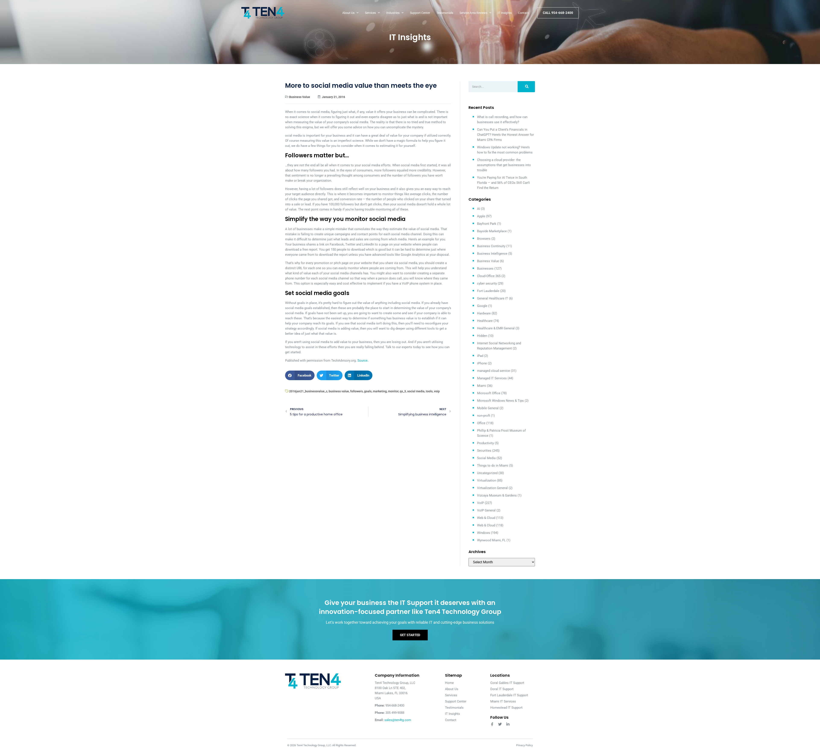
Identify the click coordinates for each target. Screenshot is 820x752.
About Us (348, 13)
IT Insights (505, 13)
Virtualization (486, 480)
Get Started (410, 635)
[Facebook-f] (492, 724)
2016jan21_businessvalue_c (308, 391)
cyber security (487, 283)
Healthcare (485, 321)
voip (437, 391)
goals (368, 391)
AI (478, 209)
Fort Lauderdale (488, 291)
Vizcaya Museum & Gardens (497, 495)
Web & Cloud (486, 518)
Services (370, 13)
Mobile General (488, 408)
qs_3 (403, 391)
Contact (523, 13)
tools (429, 391)
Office (481, 423)
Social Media (486, 458)
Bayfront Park (486, 224)
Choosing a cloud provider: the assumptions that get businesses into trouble (504, 165)
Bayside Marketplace (492, 231)
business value (339, 391)
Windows (483, 533)
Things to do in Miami (492, 465)
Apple (481, 216)
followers (356, 391)
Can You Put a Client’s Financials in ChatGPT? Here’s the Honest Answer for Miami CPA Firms (505, 135)
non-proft (483, 416)
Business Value (299, 97)
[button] (300, 375)
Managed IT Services (492, 378)
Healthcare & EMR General (496, 328)
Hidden (482, 336)
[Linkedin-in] (508, 724)
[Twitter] (500, 724)
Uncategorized (487, 473)
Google (482, 306)
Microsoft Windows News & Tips (500, 401)
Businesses (485, 268)
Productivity (485, 443)
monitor (393, 391)
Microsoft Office (488, 393)
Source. (362, 360)
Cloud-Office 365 (489, 276)
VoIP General (486, 510)
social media (416, 391)
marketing (380, 391)
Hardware (484, 313)
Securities (484, 451)
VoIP (480, 503)
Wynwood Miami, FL (491, 540)
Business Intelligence (492, 254)
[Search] (526, 86)
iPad (480, 356)
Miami (481, 386)
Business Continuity (491, 246)
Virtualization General (492, 488)
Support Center (420, 13)
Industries (393, 13)
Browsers (484, 239)
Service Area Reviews (473, 13)
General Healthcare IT (492, 298)
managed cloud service (493, 371)
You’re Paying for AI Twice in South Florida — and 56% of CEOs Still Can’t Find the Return (503, 183)
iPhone (482, 363)
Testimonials (444, 13)
